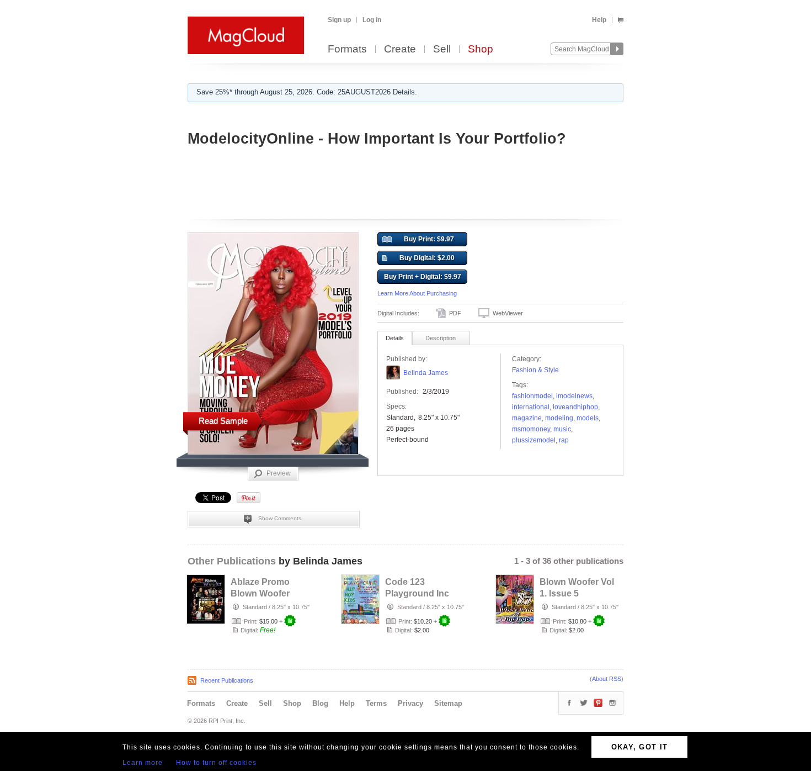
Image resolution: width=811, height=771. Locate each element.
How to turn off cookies (216, 763)
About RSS (606, 678)
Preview (278, 473)
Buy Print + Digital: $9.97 (422, 277)
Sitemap (448, 703)
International (530, 407)
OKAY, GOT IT (639, 747)
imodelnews (574, 396)
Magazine (527, 418)
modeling (559, 418)
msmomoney (531, 429)
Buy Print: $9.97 (429, 239)
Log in (371, 20)
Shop (480, 49)
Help (599, 20)
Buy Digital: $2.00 (427, 258)
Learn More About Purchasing (417, 293)
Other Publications (232, 561)
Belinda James (425, 373)
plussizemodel (534, 440)
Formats (347, 49)
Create (400, 49)
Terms (376, 703)
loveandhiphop (575, 407)
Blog (320, 703)
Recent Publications (226, 680)
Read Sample (223, 420)
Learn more (142, 763)
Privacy (410, 703)
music (562, 429)
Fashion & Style (535, 370)
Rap (564, 440)
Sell (442, 49)
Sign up (339, 20)
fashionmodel (532, 396)
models (588, 418)
